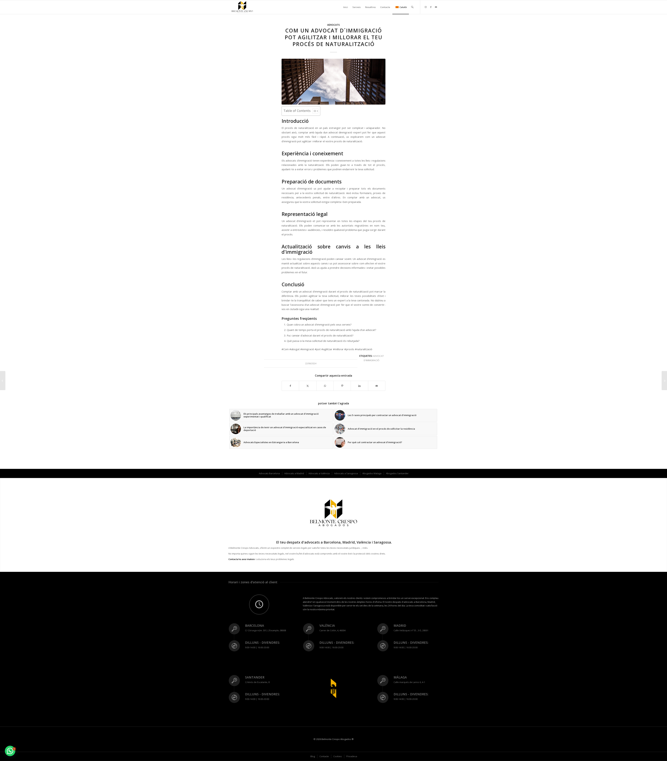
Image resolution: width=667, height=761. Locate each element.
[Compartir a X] (307, 386)
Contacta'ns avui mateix (241, 559)
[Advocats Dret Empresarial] (2, 380)
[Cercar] (412, 7)
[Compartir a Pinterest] (342, 386)
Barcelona (254, 625)
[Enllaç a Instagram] (425, 7)
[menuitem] (345, 7)
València (327, 625)
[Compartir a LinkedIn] (359, 386)
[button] (10, 751)
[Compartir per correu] (376, 386)
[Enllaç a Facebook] (430, 7)
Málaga (400, 677)
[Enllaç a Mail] (436, 7)
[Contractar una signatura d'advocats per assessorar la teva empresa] (664, 380)
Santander (254, 677)
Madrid (400, 625)
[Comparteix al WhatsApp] (325, 386)
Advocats (333, 24)
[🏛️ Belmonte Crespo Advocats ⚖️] (242, 7)
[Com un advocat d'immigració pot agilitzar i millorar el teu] (333, 81)
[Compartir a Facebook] (290, 386)
